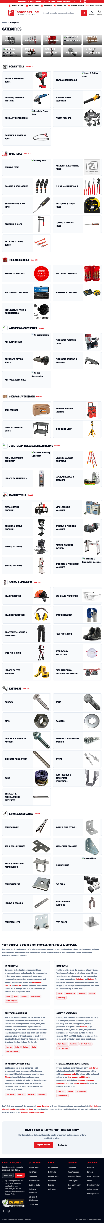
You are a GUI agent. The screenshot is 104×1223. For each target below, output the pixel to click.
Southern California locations (33, 1112)
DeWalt (8, 985)
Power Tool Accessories (17, 1063)
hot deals (94, 1106)
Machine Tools (34, 1180)
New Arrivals (53, 1176)
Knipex (91, 979)
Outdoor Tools (34, 1185)
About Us (90, 1167)
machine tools (70, 1074)
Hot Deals (52, 1172)
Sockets (92, 993)
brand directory (43, 1106)
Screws (9, 1047)
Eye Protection (86, 1044)
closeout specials (9, 1109)
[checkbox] (3, 1181)
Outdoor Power (11, 1001)
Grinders (24, 996)
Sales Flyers (72, 1180)
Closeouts (52, 1180)
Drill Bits (21, 1094)
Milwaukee (36, 982)
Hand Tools (62, 965)
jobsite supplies (80, 1083)
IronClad (83, 1026)
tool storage (93, 1068)
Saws (16, 996)
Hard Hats (73, 1044)
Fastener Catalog (12, 1051)
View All (28, 66)
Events (89, 1180)
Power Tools (11, 965)
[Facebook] (3, 1211)
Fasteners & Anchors (16, 1013)
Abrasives (41, 1094)
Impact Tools (35, 996)
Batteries (31, 1094)
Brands (51, 1185)
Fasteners (33, 1176)
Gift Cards (52, 1189)
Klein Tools (80, 979)
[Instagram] (8, 1211)
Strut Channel (81, 1091)
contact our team (26, 1109)
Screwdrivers (70, 993)
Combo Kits (33, 1204)
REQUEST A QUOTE (77, 5)
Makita (18, 985)
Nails (34, 1047)
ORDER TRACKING (96, 5)
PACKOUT (61, 1091)
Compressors (62, 1096)
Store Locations (93, 1176)
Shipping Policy (93, 1185)
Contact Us (62, 1145)
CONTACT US (61, 5)
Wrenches (82, 993)
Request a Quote (43, 1144)
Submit (19, 1175)
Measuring (61, 998)
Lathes (70, 1091)
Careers (90, 1172)
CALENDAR (48, 5)
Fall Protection (63, 1048)
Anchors (26, 1047)
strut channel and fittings (78, 1077)
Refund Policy (92, 1189)
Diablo (7, 1077)
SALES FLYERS (34, 5)
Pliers (60, 993)
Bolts (17, 1047)
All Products (53, 1167)
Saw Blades (10, 1094)
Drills (8, 996)
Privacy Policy (10, 1194)
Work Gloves (62, 1044)
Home (4, 22)
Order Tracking (73, 1172)
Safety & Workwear (66, 1013)
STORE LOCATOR (17, 5)
